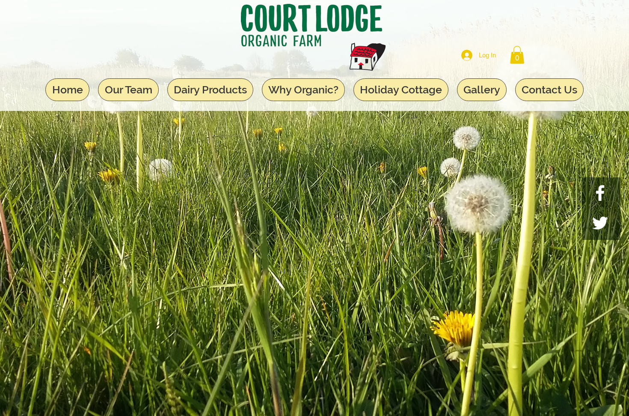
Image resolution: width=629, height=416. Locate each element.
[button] (517, 55)
